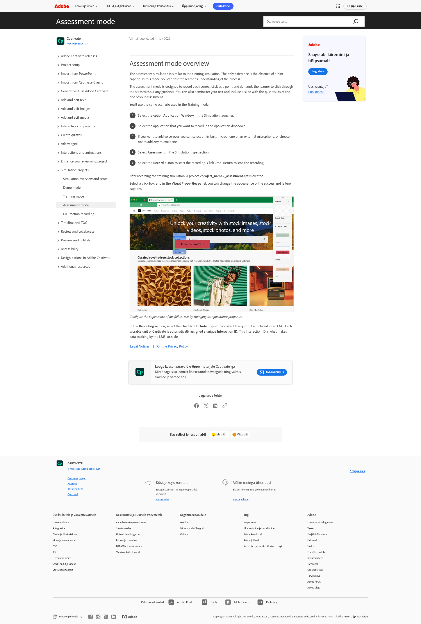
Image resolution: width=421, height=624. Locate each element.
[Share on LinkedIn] (215, 407)
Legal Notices (140, 346)
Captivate (74, 38)
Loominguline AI (61, 522)
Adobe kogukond (253, 534)
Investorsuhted (315, 558)
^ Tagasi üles (357, 471)
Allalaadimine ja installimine (259, 528)
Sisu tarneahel (124, 528)
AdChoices (362, 616)
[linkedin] (113, 617)
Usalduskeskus (315, 569)
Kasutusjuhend (75, 488)
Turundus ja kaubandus (157, 6)
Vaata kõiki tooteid (63, 569)
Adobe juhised (251, 540)
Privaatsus (261, 616)
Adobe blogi (313, 587)
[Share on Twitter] (206, 407)
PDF (55, 546)
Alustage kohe (240, 499)
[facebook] (90, 617)
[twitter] (106, 617)
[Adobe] (62, 6)
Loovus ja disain (84, 6)
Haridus (184, 522)
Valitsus (184, 534)
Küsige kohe (162, 499)
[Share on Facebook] (196, 407)
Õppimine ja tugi (192, 6)
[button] (338, 6)
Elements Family (62, 558)
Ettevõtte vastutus (316, 552)
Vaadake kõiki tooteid (128, 552)
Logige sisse (355, 6)
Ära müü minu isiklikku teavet (334, 616)
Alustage (72, 483)
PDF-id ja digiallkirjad (118, 6)
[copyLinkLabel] (224, 407)
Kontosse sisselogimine (320, 522)
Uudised (311, 546)
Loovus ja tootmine (126, 540)
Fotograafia (59, 528)
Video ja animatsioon (64, 540)
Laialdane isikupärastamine (131, 522)
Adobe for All (314, 581)
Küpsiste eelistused (304, 616)
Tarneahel (312, 563)
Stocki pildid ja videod (64, 563)
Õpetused (73, 494)
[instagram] (98, 617)
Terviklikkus (313, 575)
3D (54, 552)
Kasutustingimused (280, 616)
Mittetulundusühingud (191, 528)
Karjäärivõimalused (317, 534)
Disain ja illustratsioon (65, 534)
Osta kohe (223, 6)
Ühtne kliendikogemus (128, 534)
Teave (310, 528)
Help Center (250, 522)
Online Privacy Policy (172, 346)
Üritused (312, 540)
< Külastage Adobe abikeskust (84, 468)
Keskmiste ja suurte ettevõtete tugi (263, 546)
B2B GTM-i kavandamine (129, 546)
